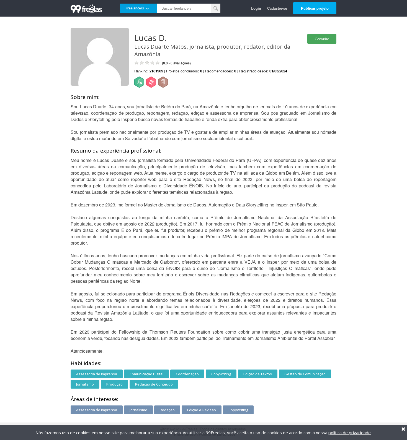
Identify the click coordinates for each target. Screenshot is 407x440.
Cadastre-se (277, 8)
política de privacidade (349, 432)
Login (256, 8)
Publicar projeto (315, 8)
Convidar (322, 38)
